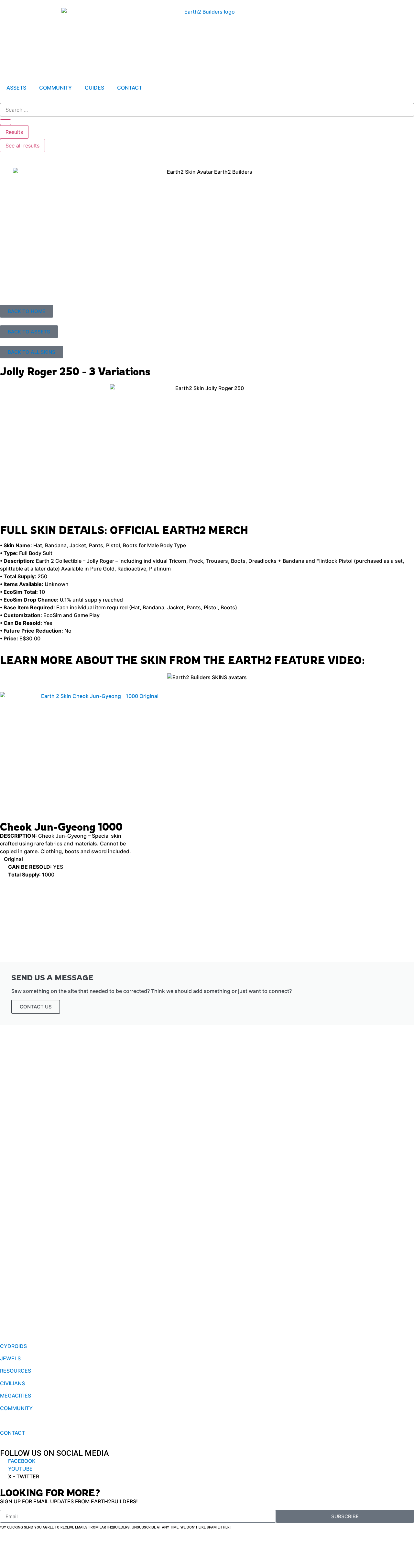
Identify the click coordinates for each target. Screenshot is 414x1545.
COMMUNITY (55, 87)
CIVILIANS (12, 1383)
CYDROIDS (13, 1346)
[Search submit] (5, 122)
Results (14, 132)
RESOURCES (15, 1370)
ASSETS (16, 87)
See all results (22, 145)
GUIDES (94, 87)
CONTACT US (36, 1007)
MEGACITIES (15, 1395)
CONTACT (129, 87)
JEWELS (10, 1358)
